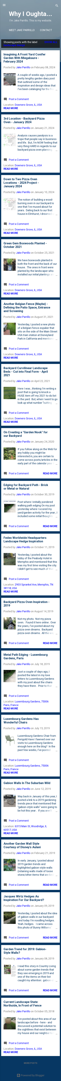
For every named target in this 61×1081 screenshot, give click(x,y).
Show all (50, 42)
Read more (11, 108)
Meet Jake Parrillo (22, 30)
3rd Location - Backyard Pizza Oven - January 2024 (24, 120)
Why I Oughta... (30, 13)
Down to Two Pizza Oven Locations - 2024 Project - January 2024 (21, 182)
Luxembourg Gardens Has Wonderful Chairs (21, 720)
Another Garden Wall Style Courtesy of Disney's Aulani (22, 845)
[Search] (57, 5)
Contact (46, 30)
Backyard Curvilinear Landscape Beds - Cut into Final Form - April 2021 (26, 371)
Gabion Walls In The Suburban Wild (27, 783)
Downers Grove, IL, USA (28, 104)
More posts (30, 1063)
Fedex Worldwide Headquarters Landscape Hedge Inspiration (25, 539)
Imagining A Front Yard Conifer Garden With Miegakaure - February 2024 (25, 58)
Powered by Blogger (32, 1075)
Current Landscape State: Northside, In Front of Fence (22, 1003)
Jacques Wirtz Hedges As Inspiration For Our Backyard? (24, 898)
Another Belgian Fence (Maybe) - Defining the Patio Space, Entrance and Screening (27, 307)
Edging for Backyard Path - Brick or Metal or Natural (26, 486)
